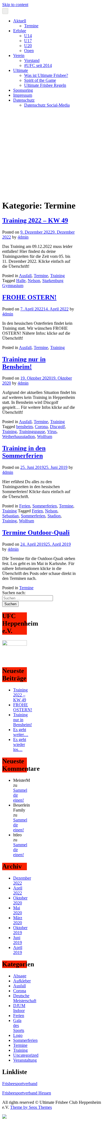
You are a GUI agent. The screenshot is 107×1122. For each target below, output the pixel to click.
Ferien (24, 506)
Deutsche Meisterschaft (24, 998)
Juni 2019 (17, 940)
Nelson (34, 280)
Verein (18, 55)
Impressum (22, 95)
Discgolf (57, 426)
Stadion (54, 515)
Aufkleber (22, 980)
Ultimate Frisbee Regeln (45, 85)
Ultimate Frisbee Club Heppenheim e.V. (37, 114)
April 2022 (17, 890)
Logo (17, 1035)
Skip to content (15, 4)
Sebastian (10, 515)
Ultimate (20, 70)
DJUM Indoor (19, 1008)
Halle (21, 280)
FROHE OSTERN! (29, 297)
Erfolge (19, 30)
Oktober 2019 (20, 930)
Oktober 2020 (20, 900)
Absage (19, 976)
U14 (28, 35)
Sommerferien (44, 506)
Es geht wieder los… (19, 744)
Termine (31, 25)
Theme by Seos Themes (31, 1107)
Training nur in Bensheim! (24, 363)
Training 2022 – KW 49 (35, 220)
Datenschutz (24, 100)
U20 (28, 45)
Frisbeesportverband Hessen (26, 1093)
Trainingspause (32, 431)
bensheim (24, 426)
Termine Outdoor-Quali (36, 532)
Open (29, 50)
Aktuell (19, 20)
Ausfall (25, 275)
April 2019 (17, 950)
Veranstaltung (25, 1060)
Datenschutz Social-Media (47, 105)
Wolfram (44, 436)
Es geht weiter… (20, 732)
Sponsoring (23, 90)
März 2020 (17, 920)
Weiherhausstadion (18, 436)
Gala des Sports (18, 1025)
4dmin (23, 237)
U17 (28, 40)
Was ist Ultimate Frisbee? (46, 75)
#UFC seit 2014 (38, 65)
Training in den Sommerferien (24, 452)
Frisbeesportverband (19, 1083)
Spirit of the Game (40, 80)
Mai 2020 (17, 910)
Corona (41, 426)
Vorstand (32, 60)
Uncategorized (25, 1055)
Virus (52, 431)
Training (57, 275)
